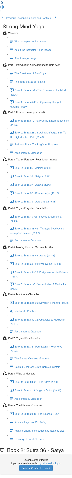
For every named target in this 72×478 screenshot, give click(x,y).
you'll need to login (50, 463)
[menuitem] (2, 8)
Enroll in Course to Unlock (36, 468)
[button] (2, 3)
